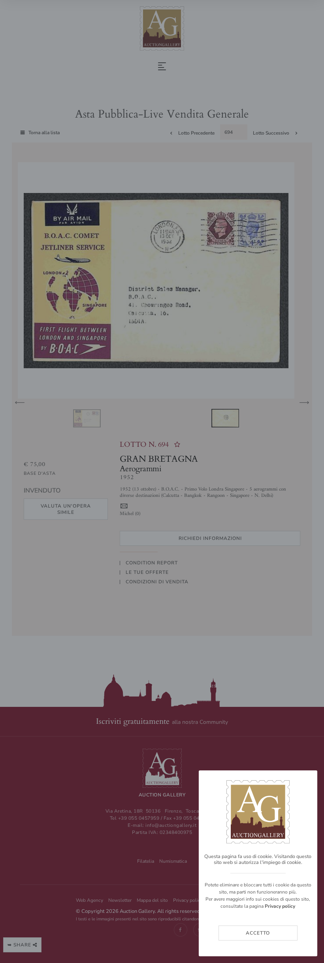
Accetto (258, 933)
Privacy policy (280, 906)
